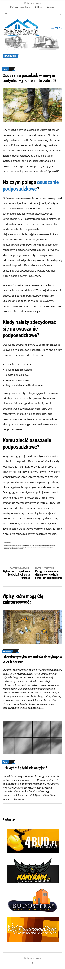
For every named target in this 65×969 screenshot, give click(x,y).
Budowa (7, 651)
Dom (5, 69)
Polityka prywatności (20, 7)
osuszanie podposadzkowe (31, 185)
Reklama (38, 7)
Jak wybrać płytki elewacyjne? (25, 768)
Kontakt (51, 7)
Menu (58, 28)
